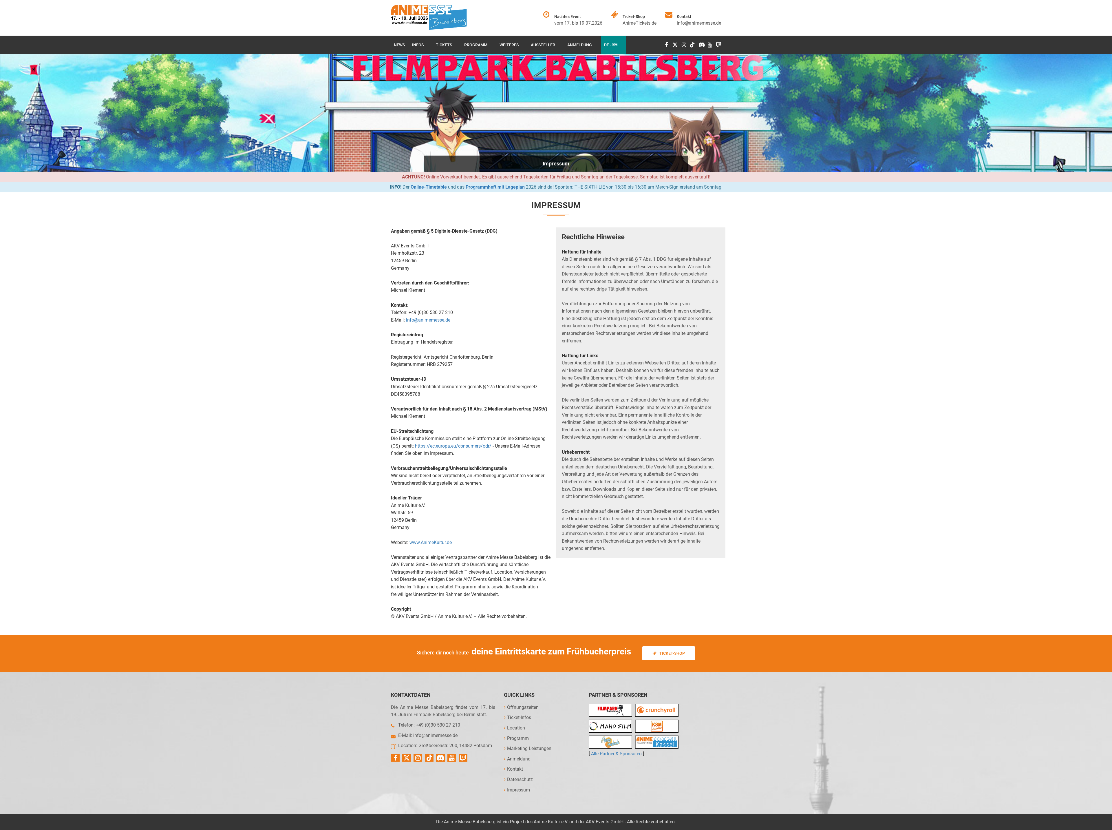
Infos (418, 45)
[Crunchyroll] (656, 710)
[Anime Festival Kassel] (656, 742)
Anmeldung (579, 45)
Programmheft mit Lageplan (495, 187)
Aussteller (543, 45)
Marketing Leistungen (529, 748)
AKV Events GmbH (604, 821)
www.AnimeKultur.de (430, 542)
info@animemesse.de (699, 23)
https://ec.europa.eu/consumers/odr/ (453, 446)
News (399, 45)
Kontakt (515, 769)
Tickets (444, 45)
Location (516, 728)
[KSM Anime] (656, 726)
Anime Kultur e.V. (551, 821)
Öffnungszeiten (523, 707)
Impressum (556, 163)
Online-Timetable (429, 187)
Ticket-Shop (672, 653)
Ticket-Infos (519, 717)
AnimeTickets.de (639, 23)
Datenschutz (520, 779)
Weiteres (509, 45)
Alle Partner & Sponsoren (616, 753)
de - (608, 45)
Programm (475, 45)
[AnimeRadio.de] (610, 742)
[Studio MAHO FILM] (610, 726)
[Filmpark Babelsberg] (610, 710)
